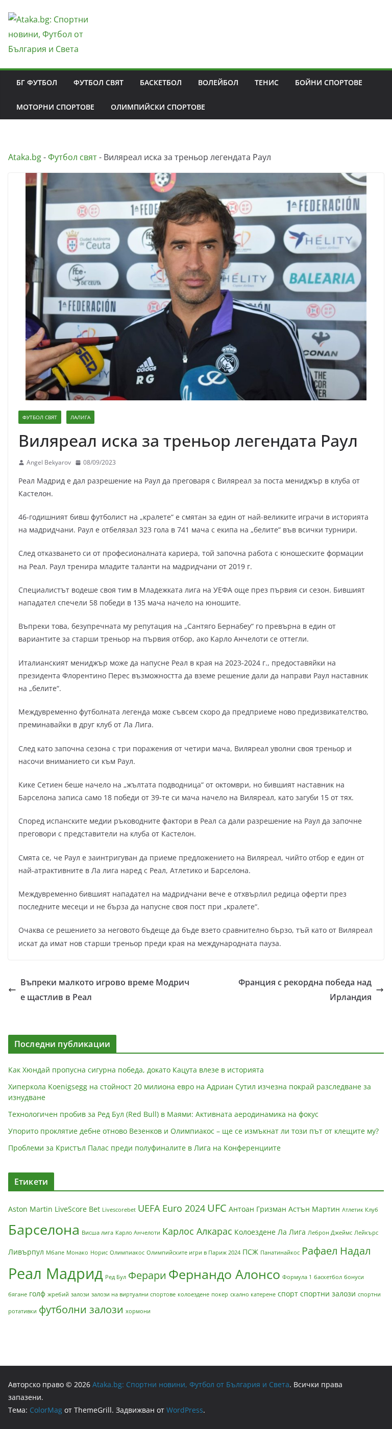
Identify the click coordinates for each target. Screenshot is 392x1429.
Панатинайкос (280, 1252)
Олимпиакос (127, 1252)
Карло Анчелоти (137, 1232)
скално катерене (253, 1294)
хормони (138, 1311)
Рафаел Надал (336, 1251)
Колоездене (255, 1232)
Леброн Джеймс (330, 1232)
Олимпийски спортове (158, 107)
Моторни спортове (55, 107)
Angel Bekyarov (49, 462)
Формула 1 (297, 1277)
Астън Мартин (314, 1209)
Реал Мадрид (55, 1273)
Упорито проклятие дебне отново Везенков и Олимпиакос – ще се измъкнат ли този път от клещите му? (193, 1131)
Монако (77, 1252)
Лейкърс (366, 1232)
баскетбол (328, 1277)
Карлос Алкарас (197, 1231)
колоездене (193, 1294)
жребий (58, 1294)
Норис (99, 1252)
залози (80, 1294)
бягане (17, 1294)
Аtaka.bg (24, 157)
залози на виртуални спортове (133, 1294)
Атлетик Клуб (360, 1209)
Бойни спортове (328, 82)
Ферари (147, 1275)
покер (219, 1294)
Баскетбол (161, 82)
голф (37, 1293)
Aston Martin (30, 1209)
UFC (217, 1208)
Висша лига (97, 1232)
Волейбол (218, 82)
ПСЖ (250, 1252)
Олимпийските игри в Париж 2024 (193, 1252)
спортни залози (328, 1293)
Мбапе (55, 1252)
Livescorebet (119, 1209)
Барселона (44, 1229)
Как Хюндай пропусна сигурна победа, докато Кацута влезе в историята (136, 1070)
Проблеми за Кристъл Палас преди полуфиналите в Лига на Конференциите (144, 1148)
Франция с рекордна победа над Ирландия (305, 990)
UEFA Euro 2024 (171, 1208)
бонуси (354, 1277)
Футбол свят (99, 82)
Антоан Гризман (257, 1209)
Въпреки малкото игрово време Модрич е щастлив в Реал (104, 990)
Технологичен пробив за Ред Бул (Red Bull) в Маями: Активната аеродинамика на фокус (163, 1114)
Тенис (267, 82)
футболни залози (81, 1309)
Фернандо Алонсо (224, 1274)
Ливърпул (26, 1252)
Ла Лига (292, 1232)
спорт (288, 1293)
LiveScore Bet (77, 1209)
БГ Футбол (36, 82)
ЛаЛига (80, 417)
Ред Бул (115, 1277)
